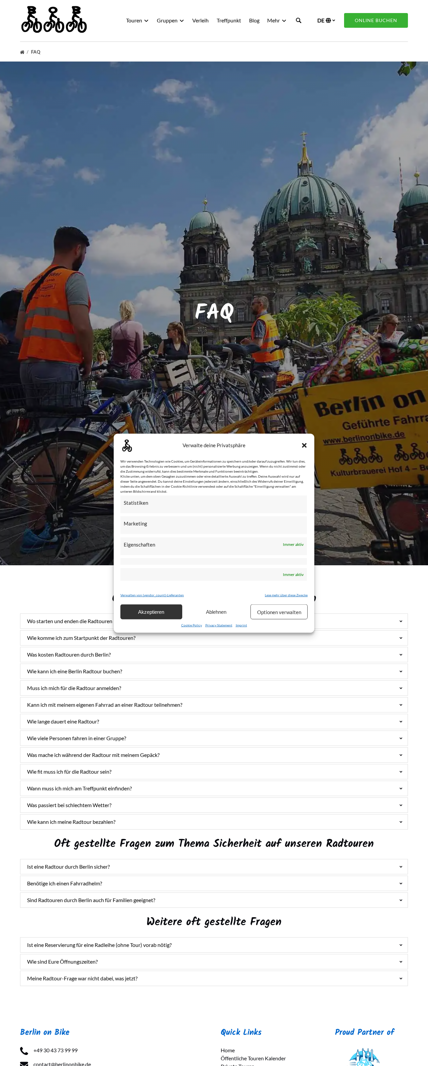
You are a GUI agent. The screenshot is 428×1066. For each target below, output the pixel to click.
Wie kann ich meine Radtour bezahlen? (71, 821)
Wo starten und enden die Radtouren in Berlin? (80, 621)
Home (228, 1050)
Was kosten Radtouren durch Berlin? (69, 654)
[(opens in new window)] (364, 1050)
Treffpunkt (229, 20)
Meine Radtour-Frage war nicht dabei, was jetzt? (82, 978)
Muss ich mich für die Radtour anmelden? (74, 688)
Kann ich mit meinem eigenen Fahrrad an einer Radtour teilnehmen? (104, 704)
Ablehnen (216, 611)
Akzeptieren (151, 611)
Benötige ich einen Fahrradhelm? (64, 883)
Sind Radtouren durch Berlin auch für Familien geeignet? (91, 900)
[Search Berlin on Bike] (299, 20)
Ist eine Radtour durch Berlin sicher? (68, 866)
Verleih (200, 20)
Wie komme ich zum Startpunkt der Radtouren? (81, 638)
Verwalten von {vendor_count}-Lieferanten (152, 595)
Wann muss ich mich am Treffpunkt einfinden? (79, 788)
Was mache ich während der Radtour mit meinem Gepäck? (93, 755)
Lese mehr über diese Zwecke (286, 595)
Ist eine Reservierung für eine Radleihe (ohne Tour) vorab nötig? (99, 945)
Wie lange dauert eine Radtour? (63, 721)
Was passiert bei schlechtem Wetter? (69, 805)
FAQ (36, 52)
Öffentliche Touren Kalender (253, 1058)
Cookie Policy (191, 625)
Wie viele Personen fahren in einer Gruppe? (76, 738)
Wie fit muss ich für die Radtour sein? (69, 771)
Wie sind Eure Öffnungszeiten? (62, 961)
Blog (254, 20)
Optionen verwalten (279, 612)
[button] (304, 445)
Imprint (241, 625)
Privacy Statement (218, 625)
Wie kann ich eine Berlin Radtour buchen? (74, 671)
